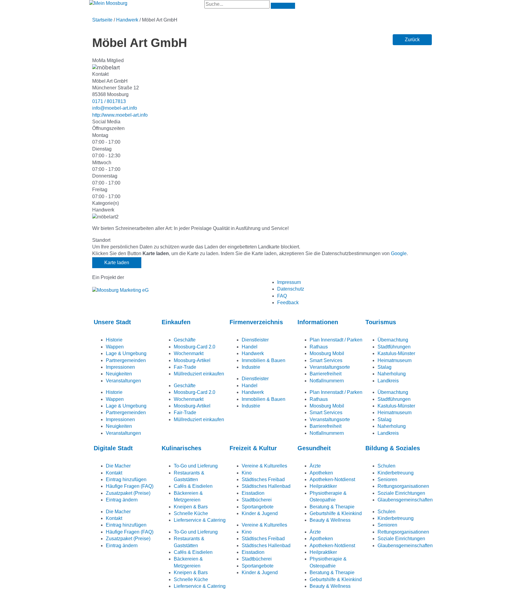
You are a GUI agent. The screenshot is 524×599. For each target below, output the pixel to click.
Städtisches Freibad (263, 479)
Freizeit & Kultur (253, 448)
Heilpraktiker (323, 486)
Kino (247, 472)
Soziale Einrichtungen (401, 493)
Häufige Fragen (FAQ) (129, 486)
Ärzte (315, 465)
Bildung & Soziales (392, 448)
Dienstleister (255, 339)
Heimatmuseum (394, 360)
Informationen (317, 322)
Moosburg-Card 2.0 (194, 346)
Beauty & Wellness (330, 520)
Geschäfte (185, 339)
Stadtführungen (394, 346)
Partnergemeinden (126, 360)
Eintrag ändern (122, 499)
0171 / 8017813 (109, 101)
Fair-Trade (185, 367)
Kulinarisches (181, 448)
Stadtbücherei (257, 499)
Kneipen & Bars (191, 506)
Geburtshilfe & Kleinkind (336, 513)
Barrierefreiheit (325, 373)
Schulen (386, 465)
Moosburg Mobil (327, 353)
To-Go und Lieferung (196, 465)
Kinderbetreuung (396, 472)
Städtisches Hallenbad (266, 486)
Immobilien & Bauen (263, 360)
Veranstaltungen (123, 380)
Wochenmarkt (188, 353)
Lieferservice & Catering (200, 520)
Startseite (102, 19)
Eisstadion (253, 493)
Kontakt (114, 472)
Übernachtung (393, 339)
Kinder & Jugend (260, 513)
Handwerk (127, 19)
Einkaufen (176, 322)
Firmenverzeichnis (256, 322)
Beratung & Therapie (332, 506)
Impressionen (120, 367)
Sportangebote (258, 506)
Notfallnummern (327, 380)
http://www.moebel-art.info (120, 115)
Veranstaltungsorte (330, 367)
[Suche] (283, 6)
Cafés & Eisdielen (193, 486)
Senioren (387, 479)
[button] (412, 39)
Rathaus (319, 346)
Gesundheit (314, 448)
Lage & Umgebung (126, 353)
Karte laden (116, 262)
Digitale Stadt (113, 448)
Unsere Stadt (112, 322)
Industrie (251, 367)
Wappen (115, 346)
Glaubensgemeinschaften (405, 499)
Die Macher (118, 465)
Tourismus (380, 322)
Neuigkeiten (119, 373)
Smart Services (326, 360)
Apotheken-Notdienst (332, 479)
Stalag (384, 367)
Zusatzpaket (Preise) (128, 493)
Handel (249, 346)
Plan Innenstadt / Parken (336, 339)
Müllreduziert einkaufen (199, 373)
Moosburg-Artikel (192, 360)
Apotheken (321, 472)
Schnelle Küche (191, 513)
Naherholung (392, 373)
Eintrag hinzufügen (126, 479)
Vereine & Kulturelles (264, 465)
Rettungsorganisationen (403, 486)
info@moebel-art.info (114, 108)
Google (399, 253)
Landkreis (388, 380)
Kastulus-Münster (396, 353)
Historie (114, 339)
